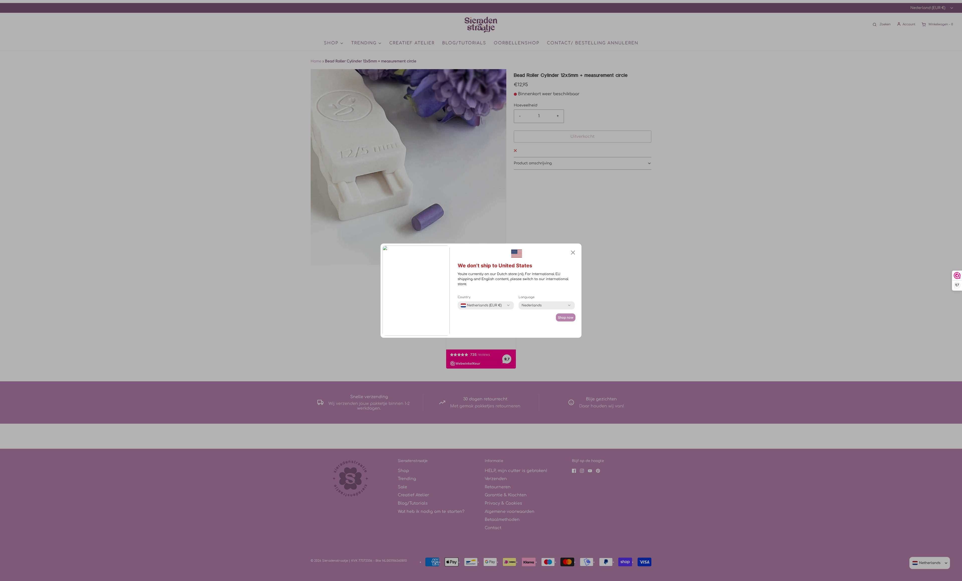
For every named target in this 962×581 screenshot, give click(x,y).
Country (464, 297)
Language (526, 297)
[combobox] (481, 305)
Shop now (565, 317)
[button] (572, 253)
